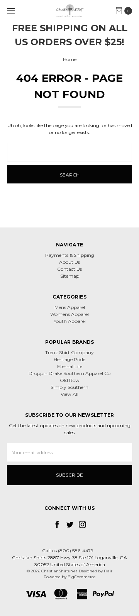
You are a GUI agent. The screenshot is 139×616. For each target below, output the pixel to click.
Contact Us (69, 269)
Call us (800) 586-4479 (67, 550)
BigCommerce (82, 576)
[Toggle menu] (10, 10)
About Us (69, 262)
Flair (108, 571)
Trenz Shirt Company (69, 352)
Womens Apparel (69, 314)
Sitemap (69, 276)
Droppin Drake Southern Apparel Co (69, 373)
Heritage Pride (69, 359)
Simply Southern (69, 387)
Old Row (70, 380)
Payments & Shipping (69, 255)
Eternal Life (69, 366)
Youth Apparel (70, 321)
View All (69, 394)
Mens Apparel (69, 307)
